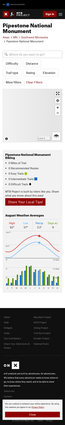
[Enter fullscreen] (57, 93)
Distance (32, 63)
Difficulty (12, 63)
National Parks (41, 343)
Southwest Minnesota (34, 37)
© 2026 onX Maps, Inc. (23, 420)
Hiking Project (41, 327)
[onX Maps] (11, 368)
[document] (32, 409)
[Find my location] (57, 100)
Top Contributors (12, 338)
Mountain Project (42, 317)
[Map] (32, 115)
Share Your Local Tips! (25, 202)
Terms (40, 420)
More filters (13, 82)
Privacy (49, 420)
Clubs (7, 333)
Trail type (12, 72)
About (7, 317)
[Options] (56, 136)
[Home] (18, 14)
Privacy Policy (38, 407)
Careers (8, 396)
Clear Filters (34, 82)
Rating (30, 72)
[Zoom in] (57, 107)
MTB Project (40, 322)
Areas (6, 37)
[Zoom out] (57, 113)
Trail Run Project (42, 333)
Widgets (8, 327)
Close (32, 414)
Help (6, 322)
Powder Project (41, 338)
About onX (9, 391)
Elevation (49, 72)
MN (15, 37)
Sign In (50, 14)
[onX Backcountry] (14, 5)
